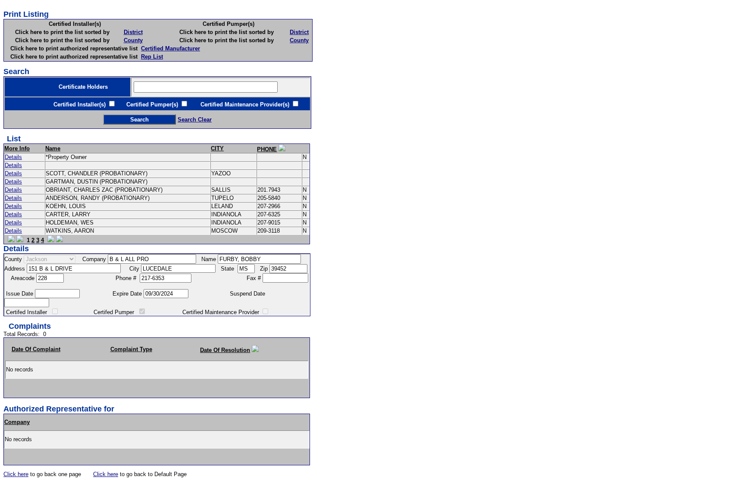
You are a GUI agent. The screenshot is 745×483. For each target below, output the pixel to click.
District (133, 32)
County (133, 40)
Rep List (152, 56)
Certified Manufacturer (170, 48)
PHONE (267, 149)
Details (13, 157)
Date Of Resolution (225, 350)
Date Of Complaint (36, 349)
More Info (17, 148)
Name (52, 148)
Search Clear (195, 119)
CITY (217, 148)
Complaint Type (131, 349)
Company (17, 422)
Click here (15, 474)
